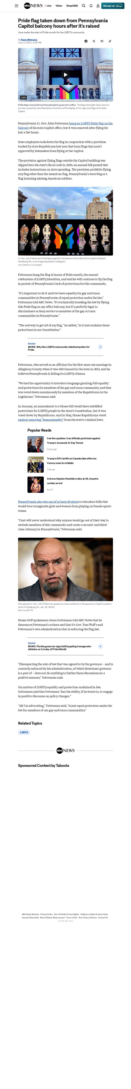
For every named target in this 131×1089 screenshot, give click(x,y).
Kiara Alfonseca (29, 39)
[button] (16, 6)
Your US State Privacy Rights (66, 914)
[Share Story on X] (94, 41)
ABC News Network (30, 914)
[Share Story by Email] (102, 41)
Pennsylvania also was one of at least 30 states (48, 501)
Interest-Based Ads (30, 917)
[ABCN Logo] (33, 5)
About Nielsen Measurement (52, 917)
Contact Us (103, 917)
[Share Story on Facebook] (86, 41)
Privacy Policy (46, 914)
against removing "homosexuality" (41, 419)
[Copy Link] (110, 41)
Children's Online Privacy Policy (94, 914)
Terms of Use (71, 917)
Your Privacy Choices (88, 917)
